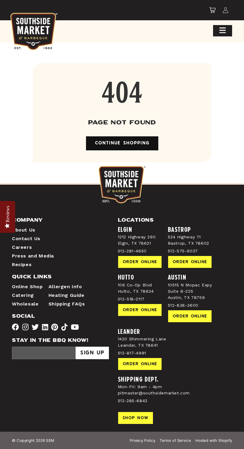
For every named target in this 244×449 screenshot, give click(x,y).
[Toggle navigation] (222, 30)
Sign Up (92, 353)
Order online (140, 364)
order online (140, 262)
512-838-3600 (183, 305)
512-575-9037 (183, 251)
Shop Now (135, 418)
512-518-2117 (131, 299)
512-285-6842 (133, 400)
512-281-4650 (132, 251)
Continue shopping (122, 143)
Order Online (190, 262)
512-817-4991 (132, 353)
